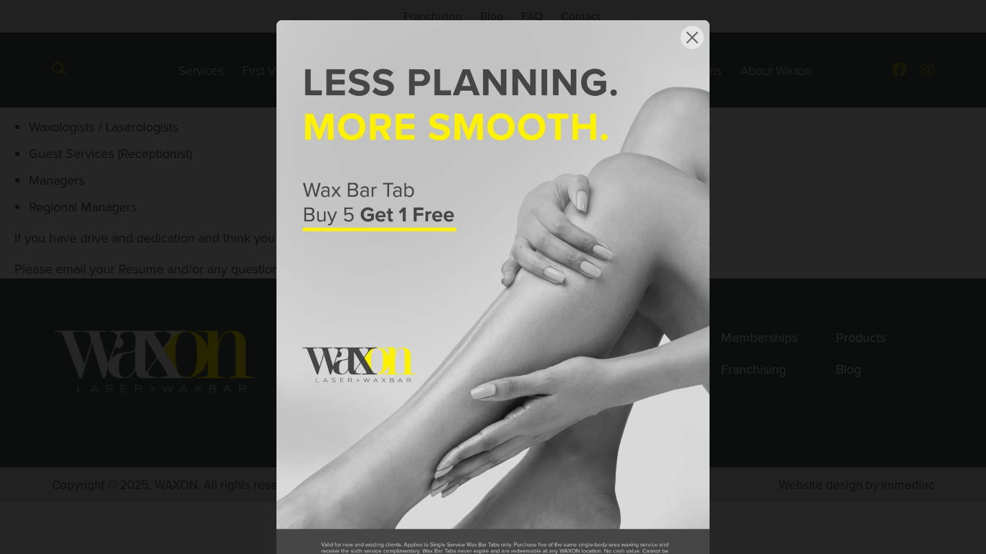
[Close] (692, 37)
